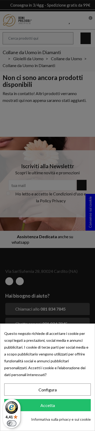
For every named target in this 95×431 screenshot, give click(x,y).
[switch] (11, 423)
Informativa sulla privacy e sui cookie (61, 419)
